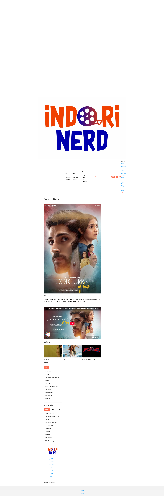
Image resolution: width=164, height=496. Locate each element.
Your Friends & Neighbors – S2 (53, 386)
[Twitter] (114, 177)
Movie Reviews (68, 177)
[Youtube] (117, 177)
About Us (90, 177)
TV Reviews (68, 179)
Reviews (66, 173)
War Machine (49, 438)
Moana (64, 359)
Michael (48, 383)
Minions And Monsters (51, 423)
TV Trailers (75, 179)
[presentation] (46, 367)
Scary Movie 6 (49, 392)
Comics (80, 177)
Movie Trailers (75, 177)
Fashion (84, 177)
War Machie (49, 396)
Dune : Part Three (50, 413)
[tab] (46, 367)
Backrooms (46, 359)
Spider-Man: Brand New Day (52, 416)
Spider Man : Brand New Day (88, 359)
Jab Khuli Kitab (49, 389)
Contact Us (93, 177)
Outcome (48, 380)
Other (82, 171)
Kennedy (48, 399)
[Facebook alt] (111, 177)
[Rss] (120, 177)
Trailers (73, 173)
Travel (84, 175)
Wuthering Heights (51, 441)
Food (83, 179)
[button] (96, 177)
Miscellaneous (85, 181)
